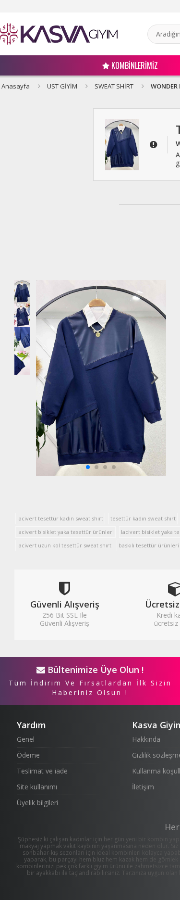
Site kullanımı (37, 786)
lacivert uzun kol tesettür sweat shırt (64, 545)
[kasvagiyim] (59, 34)
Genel (26, 739)
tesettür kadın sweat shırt (143, 518)
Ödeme (28, 755)
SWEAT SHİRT (114, 86)
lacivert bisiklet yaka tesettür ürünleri (65, 531)
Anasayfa (15, 86)
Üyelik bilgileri (37, 802)
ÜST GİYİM (62, 86)
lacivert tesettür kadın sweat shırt (60, 518)
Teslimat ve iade (42, 770)
